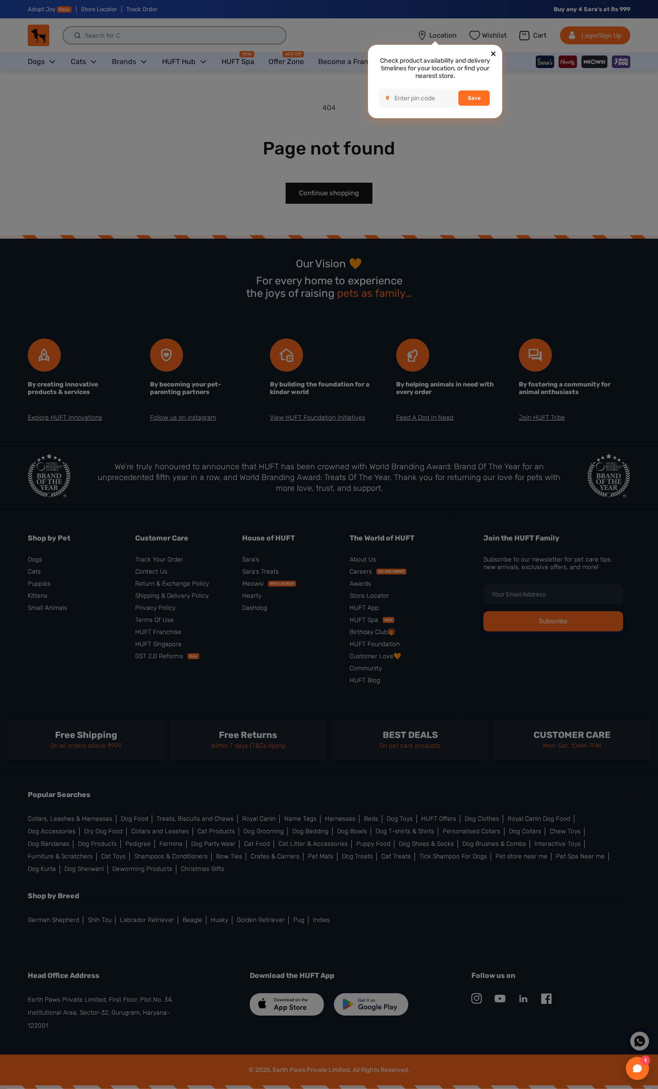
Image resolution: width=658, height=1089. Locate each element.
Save (474, 98)
